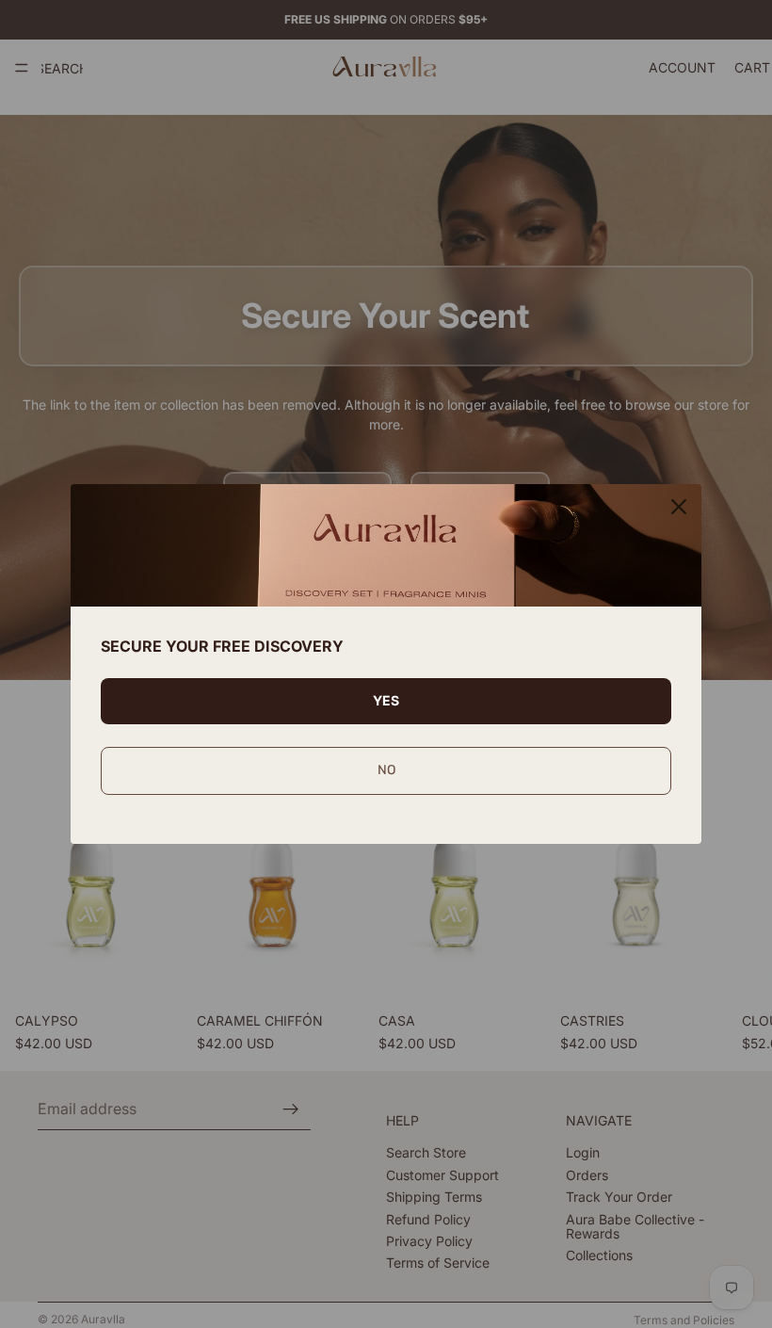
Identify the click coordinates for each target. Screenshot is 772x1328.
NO (386, 770)
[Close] (678, 506)
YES (386, 700)
